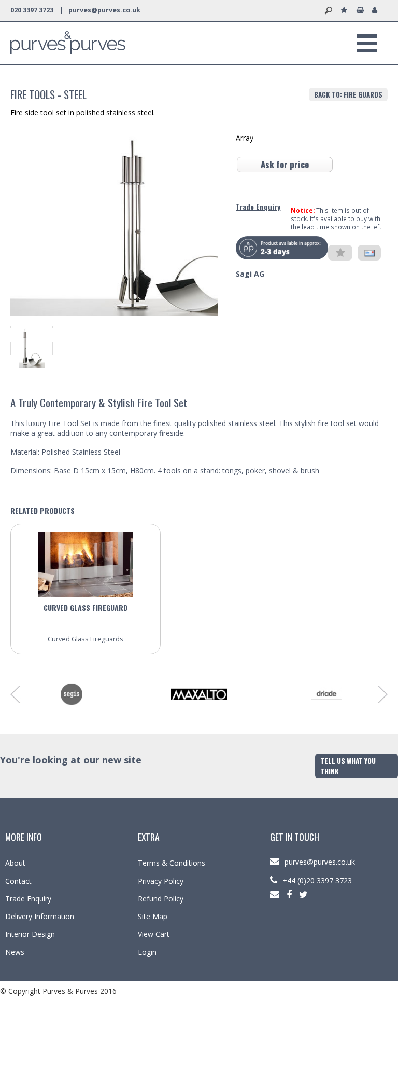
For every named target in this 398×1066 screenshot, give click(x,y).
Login (147, 952)
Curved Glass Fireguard (85, 607)
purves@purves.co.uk (104, 10)
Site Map (152, 916)
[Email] (369, 253)
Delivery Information (39, 916)
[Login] (377, 10)
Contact (18, 881)
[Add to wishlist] (340, 253)
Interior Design (30, 934)
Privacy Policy (160, 881)
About (15, 863)
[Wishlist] (346, 10)
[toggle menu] (367, 43)
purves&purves (67, 43)
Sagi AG (250, 274)
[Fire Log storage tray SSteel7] (32, 365)
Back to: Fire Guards (348, 94)
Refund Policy (160, 899)
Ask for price (285, 164)
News (14, 952)
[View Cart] (362, 10)
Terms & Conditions (171, 863)
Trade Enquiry (258, 206)
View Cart (153, 934)
